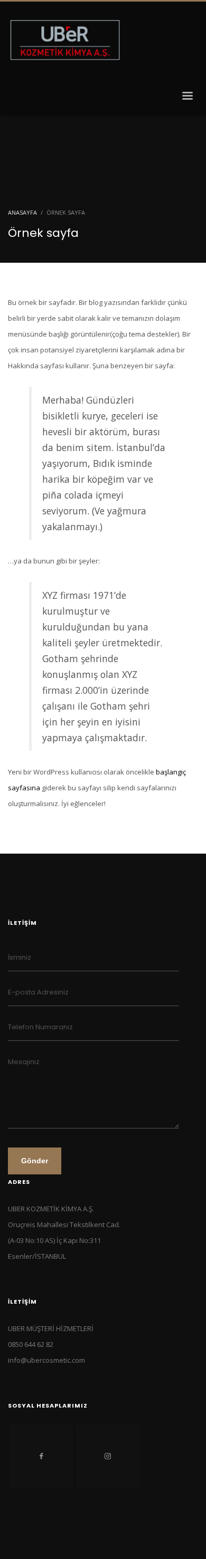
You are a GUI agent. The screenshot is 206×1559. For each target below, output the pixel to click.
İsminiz (19, 957)
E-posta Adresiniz (38, 992)
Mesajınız (24, 1062)
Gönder (34, 1160)
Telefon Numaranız (40, 1027)
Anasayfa (22, 212)
